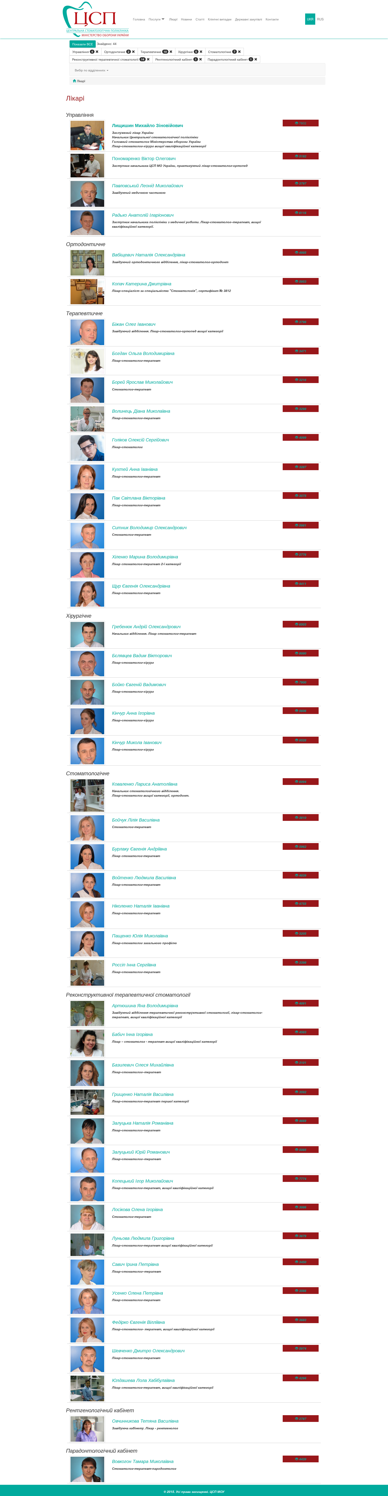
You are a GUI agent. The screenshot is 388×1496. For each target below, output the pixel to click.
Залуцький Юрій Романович (141, 1151)
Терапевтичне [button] (154, 51)
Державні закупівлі (248, 19)
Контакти (272, 19)
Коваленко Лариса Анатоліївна (144, 783)
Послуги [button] (155, 19)
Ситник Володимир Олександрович (149, 527)
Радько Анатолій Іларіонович (143, 215)
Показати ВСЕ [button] (82, 44)
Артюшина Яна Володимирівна (145, 1005)
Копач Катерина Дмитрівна (141, 283)
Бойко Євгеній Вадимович (139, 684)
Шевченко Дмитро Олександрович (148, 1350)
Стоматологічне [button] (221, 51)
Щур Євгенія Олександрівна (141, 585)
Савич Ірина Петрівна (135, 1264)
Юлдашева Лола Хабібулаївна (143, 1380)
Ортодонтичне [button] (116, 51)
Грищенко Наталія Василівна (143, 1094)
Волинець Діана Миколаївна (141, 411)
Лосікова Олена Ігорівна (137, 1209)
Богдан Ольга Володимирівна (143, 353)
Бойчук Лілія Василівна (136, 819)
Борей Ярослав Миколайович (142, 382)
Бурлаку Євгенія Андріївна (139, 848)
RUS (320, 19)
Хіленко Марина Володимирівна (145, 556)
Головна (139, 19)
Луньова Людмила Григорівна (143, 1238)
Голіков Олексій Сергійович (140, 439)
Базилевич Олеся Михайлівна (143, 1064)
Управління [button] (82, 51)
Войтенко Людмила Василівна (144, 877)
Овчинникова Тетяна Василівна (145, 1420)
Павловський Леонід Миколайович (147, 185)
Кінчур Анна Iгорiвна (133, 712)
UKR (310, 19)
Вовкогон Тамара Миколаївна (143, 1461)
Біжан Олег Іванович (133, 324)
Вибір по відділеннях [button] (90, 70)
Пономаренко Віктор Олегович (144, 158)
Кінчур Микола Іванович (136, 742)
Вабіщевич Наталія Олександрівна (148, 254)
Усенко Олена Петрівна (137, 1292)
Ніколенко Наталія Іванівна (141, 905)
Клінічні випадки (219, 19)
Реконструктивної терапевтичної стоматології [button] (108, 59)
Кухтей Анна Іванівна (135, 469)
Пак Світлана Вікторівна (138, 497)
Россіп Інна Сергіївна (134, 964)
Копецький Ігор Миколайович (142, 1180)
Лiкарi (173, 19)
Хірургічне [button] (187, 51)
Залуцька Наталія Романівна (142, 1122)
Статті (200, 19)
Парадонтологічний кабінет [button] (230, 59)
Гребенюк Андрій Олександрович (146, 626)
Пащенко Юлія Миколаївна (140, 935)
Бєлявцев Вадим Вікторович (142, 655)
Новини (186, 19)
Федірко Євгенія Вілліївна (138, 1322)
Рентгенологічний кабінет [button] (175, 59)
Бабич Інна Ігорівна (132, 1034)
